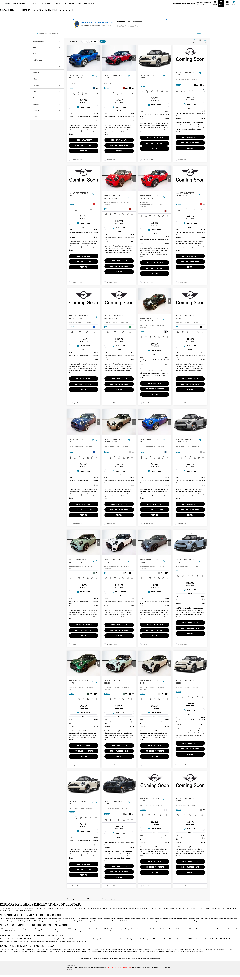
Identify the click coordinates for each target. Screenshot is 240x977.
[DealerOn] (71, 965)
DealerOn (80, 967)
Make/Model (120, 21)
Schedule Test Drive (84, 145)
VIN (129, 21)
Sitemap (86, 967)
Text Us (83, 151)
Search (199, 33)
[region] (83, 124)
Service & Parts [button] (81, 3)
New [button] (34, 3)
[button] (98, 58)
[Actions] (96, 76)
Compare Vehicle (77, 159)
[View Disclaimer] (86, 94)
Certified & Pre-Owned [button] (52, 3)
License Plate (138, 21)
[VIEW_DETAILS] (190, 56)
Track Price (85, 107)
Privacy (91, 967)
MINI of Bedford (30, 908)
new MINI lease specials (200, 908)
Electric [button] (40, 3)
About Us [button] (91, 3)
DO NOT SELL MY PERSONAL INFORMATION (118, 967)
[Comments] (97, 93)
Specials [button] (65, 3)
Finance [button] (71, 3)
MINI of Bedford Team (226, 939)
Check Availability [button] (84, 140)
